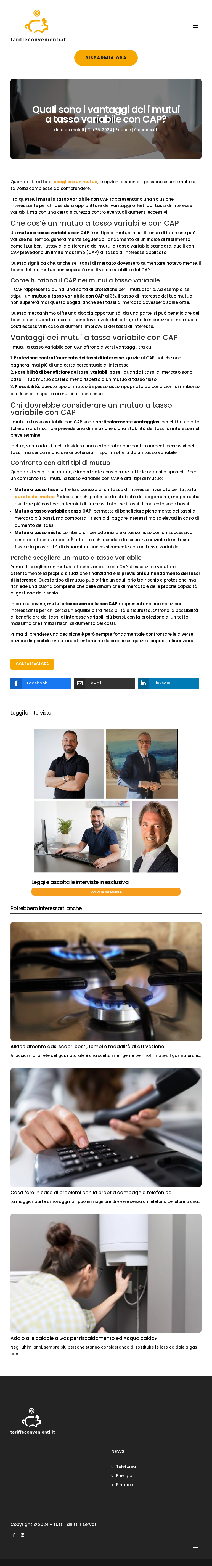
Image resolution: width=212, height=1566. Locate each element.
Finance (123, 129)
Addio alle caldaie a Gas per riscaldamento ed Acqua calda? (83, 1338)
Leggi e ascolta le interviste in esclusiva (80, 882)
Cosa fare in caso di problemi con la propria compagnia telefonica (91, 1192)
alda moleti (72, 129)
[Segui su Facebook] (13, 1535)
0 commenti (146, 129)
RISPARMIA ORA (106, 58)
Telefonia (126, 1466)
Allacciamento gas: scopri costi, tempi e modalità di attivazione (87, 1046)
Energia (124, 1476)
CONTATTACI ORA (32, 664)
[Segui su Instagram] (22, 1535)
